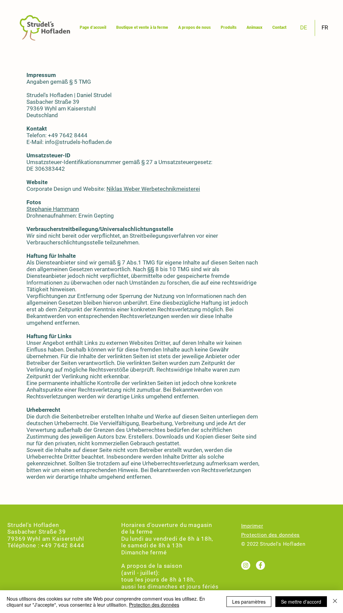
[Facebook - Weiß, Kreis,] (260, 565)
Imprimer (252, 526)
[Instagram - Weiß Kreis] (245, 565)
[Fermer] (335, 602)
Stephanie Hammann (52, 209)
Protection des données (270, 535)
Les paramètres (249, 601)
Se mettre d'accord (301, 601)
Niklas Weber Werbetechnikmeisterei (153, 188)
